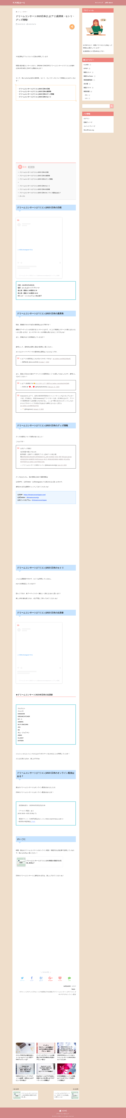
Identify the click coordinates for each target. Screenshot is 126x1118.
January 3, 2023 (38, 409)
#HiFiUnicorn (39, 459)
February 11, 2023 (53, 387)
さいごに (22, 196)
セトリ (37, 992)
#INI (60, 457)
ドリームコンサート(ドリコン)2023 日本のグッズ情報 (36, 179)
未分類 (87, 84)
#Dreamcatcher (67, 457)
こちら (33, 821)
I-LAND (87, 65)
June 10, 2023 (62, 465)
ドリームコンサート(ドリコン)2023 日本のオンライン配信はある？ (40, 192)
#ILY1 (45, 459)
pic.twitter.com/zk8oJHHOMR (59, 383)
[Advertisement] (46, 42)
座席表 (43, 992)
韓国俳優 (88, 91)
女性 (87, 98)
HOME (64, 1111)
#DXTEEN (23, 462)
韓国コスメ (88, 72)
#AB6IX (61, 459)
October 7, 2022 (44, 362)
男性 (87, 95)
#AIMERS (31, 459)
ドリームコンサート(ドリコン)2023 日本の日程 (34, 172)
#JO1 (56, 457)
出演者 (50, 992)
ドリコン (72, 992)
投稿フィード (88, 122)
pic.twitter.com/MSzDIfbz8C (62, 359)
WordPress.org (89, 130)
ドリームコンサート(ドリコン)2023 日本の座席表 (35, 175)
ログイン (86, 118)
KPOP (74, 986)
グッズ (30, 992)
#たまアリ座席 (45, 383)
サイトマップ (99, 2)
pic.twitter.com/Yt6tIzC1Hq (35, 462)
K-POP (62, 994)
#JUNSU (51, 457)
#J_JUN (45, 457)
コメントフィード (89, 126)
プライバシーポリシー (62, 1113)
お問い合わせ (109, 2)
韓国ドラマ (88, 87)
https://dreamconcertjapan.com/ (35, 495)
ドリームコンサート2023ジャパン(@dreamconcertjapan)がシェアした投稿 (39, 275)
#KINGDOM (24, 459)
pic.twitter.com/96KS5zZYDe (29, 406)
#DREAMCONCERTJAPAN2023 (32, 457)
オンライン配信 (71, 994)
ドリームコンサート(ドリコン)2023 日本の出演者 (35, 189)
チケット (23, 992)
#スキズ (37, 383)
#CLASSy (67, 459)
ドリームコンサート (61, 992)
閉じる (31, 167)
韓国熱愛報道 (89, 80)
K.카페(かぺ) (19, 2)
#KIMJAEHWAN (53, 459)
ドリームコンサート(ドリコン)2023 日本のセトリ (35, 186)
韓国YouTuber (89, 76)
